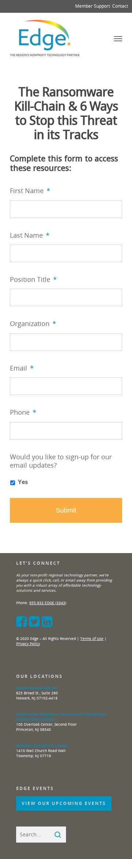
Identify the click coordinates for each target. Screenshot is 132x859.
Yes (23, 482)
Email (22, 368)
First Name (30, 191)
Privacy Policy (28, 643)
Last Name (30, 235)
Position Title (33, 279)
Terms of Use (91, 638)
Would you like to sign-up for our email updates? (61, 461)
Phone (23, 412)
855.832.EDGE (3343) (47, 602)
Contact (120, 6)
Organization (33, 323)
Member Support (92, 6)
